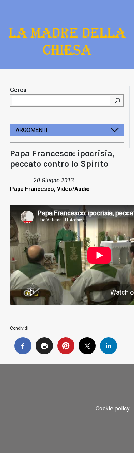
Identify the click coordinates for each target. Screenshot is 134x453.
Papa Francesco (32, 189)
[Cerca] (117, 100)
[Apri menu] (67, 11)
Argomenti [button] (32, 130)
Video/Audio (73, 189)
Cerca (18, 90)
